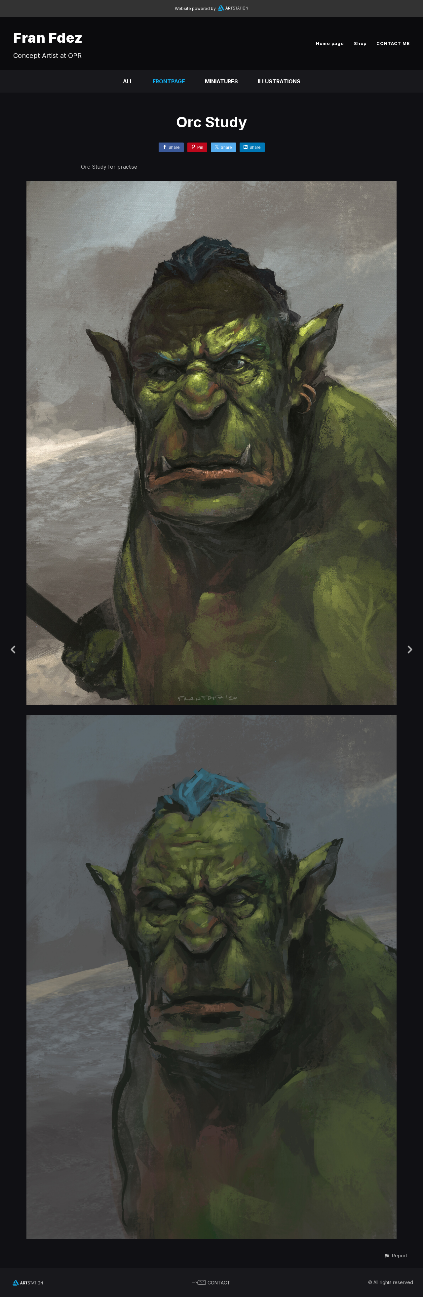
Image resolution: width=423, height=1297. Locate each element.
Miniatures (221, 81)
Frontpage (169, 81)
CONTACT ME (393, 43)
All (128, 81)
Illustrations (279, 81)
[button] (395, 1255)
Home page (330, 43)
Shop (360, 43)
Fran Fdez (48, 37)
